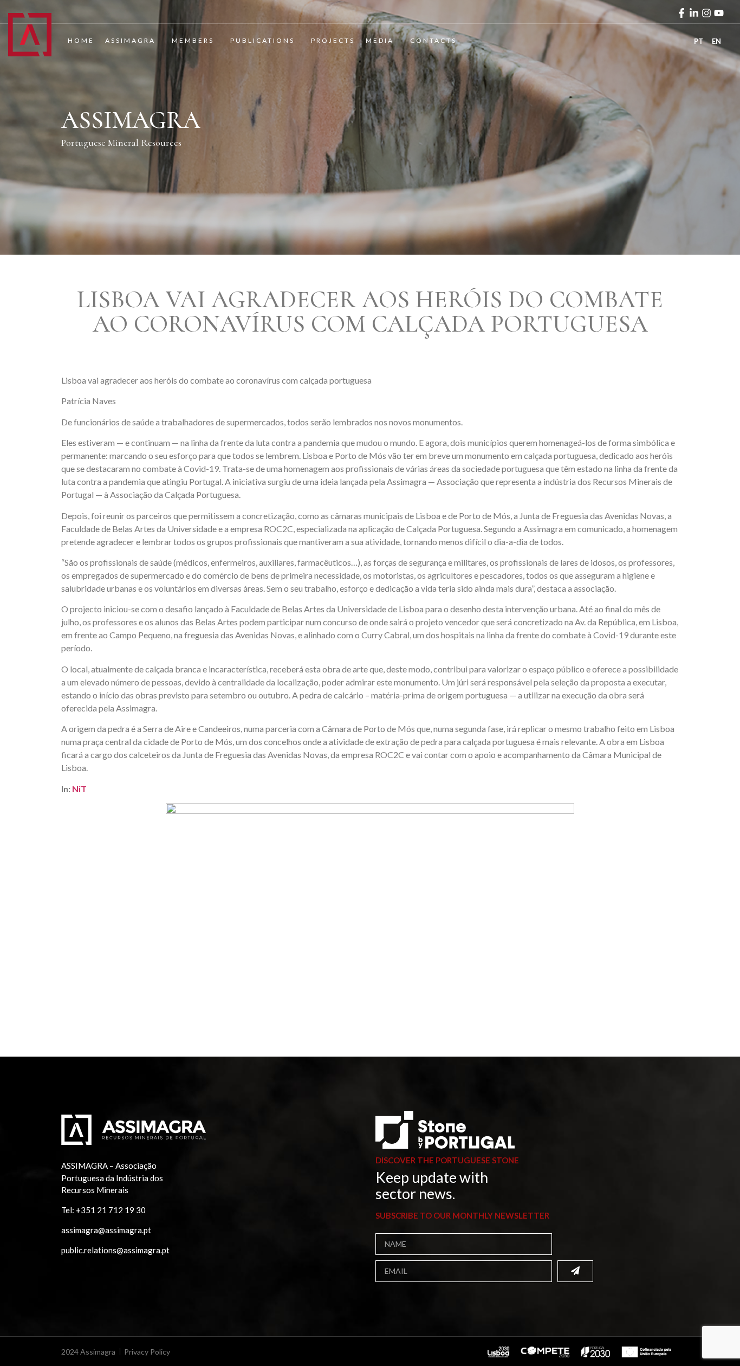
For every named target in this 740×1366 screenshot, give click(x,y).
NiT (79, 789)
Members (193, 40)
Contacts (433, 40)
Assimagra (130, 40)
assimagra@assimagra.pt (106, 1230)
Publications (262, 40)
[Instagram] (706, 13)
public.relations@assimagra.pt (115, 1250)
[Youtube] (719, 13)
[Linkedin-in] (694, 13)
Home (81, 40)
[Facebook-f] (681, 13)
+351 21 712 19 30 (111, 1210)
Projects (333, 40)
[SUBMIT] (575, 1271)
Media (380, 40)
